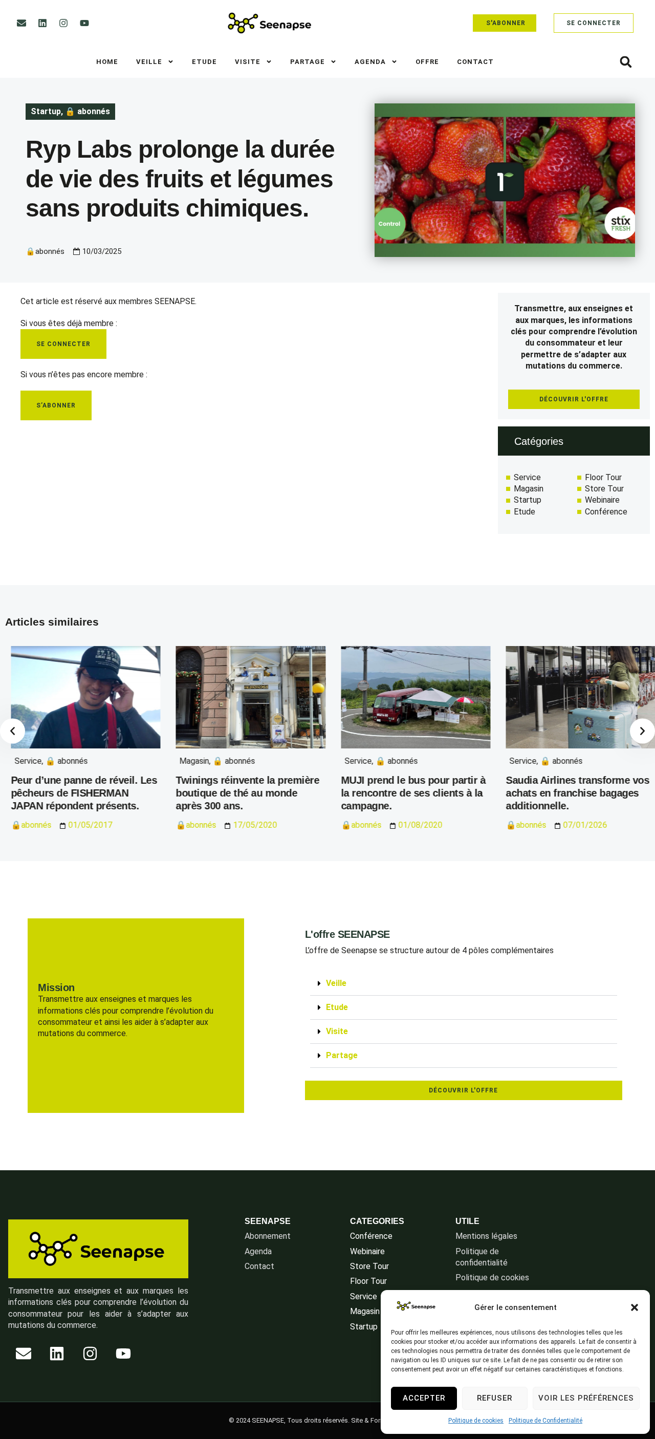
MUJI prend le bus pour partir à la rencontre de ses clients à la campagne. (407, 793)
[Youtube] (84, 23)
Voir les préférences (586, 1398)
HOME (107, 62)
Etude (204, 62)
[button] (634, 1307)
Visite (247, 62)
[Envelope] (21, 23)
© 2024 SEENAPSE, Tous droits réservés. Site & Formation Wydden (328, 1420)
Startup (46, 111)
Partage (307, 62)
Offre (427, 62)
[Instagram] (63, 23)
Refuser (494, 1398)
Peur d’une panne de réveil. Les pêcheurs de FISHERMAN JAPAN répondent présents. (78, 793)
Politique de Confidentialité (545, 1420)
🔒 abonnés (87, 111)
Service (22, 761)
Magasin (189, 761)
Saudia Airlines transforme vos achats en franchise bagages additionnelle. (572, 793)
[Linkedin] (42, 23)
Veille (149, 62)
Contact (475, 62)
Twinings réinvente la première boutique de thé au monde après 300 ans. (242, 793)
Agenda (370, 62)
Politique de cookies (476, 1420)
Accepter (424, 1398)
